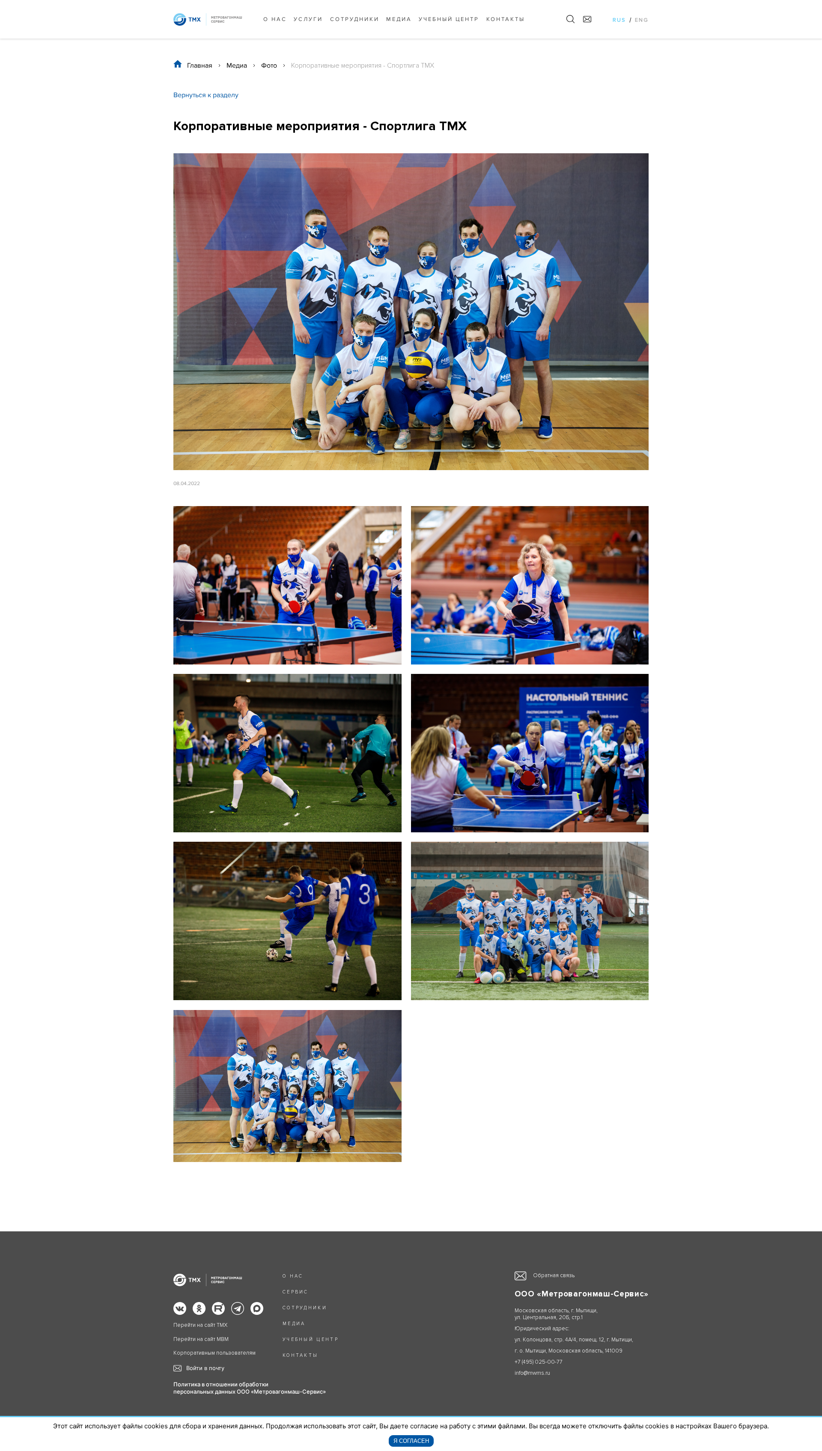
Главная (199, 65)
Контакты (505, 19)
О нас (275, 19)
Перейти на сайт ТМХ (200, 1325)
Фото (269, 65)
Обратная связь (554, 1275)
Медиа (399, 19)
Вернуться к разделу (205, 95)
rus (619, 20)
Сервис (296, 1292)
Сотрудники (354, 19)
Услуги (308, 19)
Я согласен (411, 1441)
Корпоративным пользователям (214, 1353)
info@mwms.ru (532, 1373)
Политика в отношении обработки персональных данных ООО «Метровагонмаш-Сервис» (249, 1388)
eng (642, 20)
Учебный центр (449, 19)
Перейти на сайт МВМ (201, 1339)
